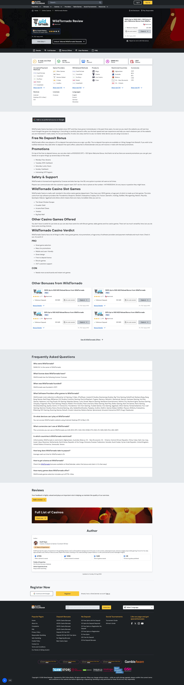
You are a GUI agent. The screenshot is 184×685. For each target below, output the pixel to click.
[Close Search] (100, 2)
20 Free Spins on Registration (90, 631)
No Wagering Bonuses (63, 638)
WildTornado (45, 464)
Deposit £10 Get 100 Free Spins (66, 635)
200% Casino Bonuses (64, 629)
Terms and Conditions (38, 647)
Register (68, 594)
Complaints (35, 626)
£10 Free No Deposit (87, 637)
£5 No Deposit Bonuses (88, 640)
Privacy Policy (36, 632)
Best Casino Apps (62, 641)
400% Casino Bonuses (64, 623)
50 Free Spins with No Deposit (90, 620)
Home (33, 620)
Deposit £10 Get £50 (63, 632)
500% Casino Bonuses (64, 620)
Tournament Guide (112, 620)
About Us (34, 623)
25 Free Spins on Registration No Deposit (91, 627)
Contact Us (35, 644)
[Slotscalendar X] (136, 623)
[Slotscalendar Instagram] (139, 623)
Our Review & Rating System (40, 650)
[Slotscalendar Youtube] (143, 623)
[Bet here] (38, 37)
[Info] (4, 680)
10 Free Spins (85, 634)
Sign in (108, 594)
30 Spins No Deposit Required (90, 623)
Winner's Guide (110, 623)
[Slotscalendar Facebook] (132, 623)
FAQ (33, 629)
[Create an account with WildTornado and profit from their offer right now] (84, 305)
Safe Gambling (36, 638)
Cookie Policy (36, 641)
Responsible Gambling (39, 635)
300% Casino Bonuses (64, 626)
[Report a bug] (137, 41)
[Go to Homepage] (38, 2)
